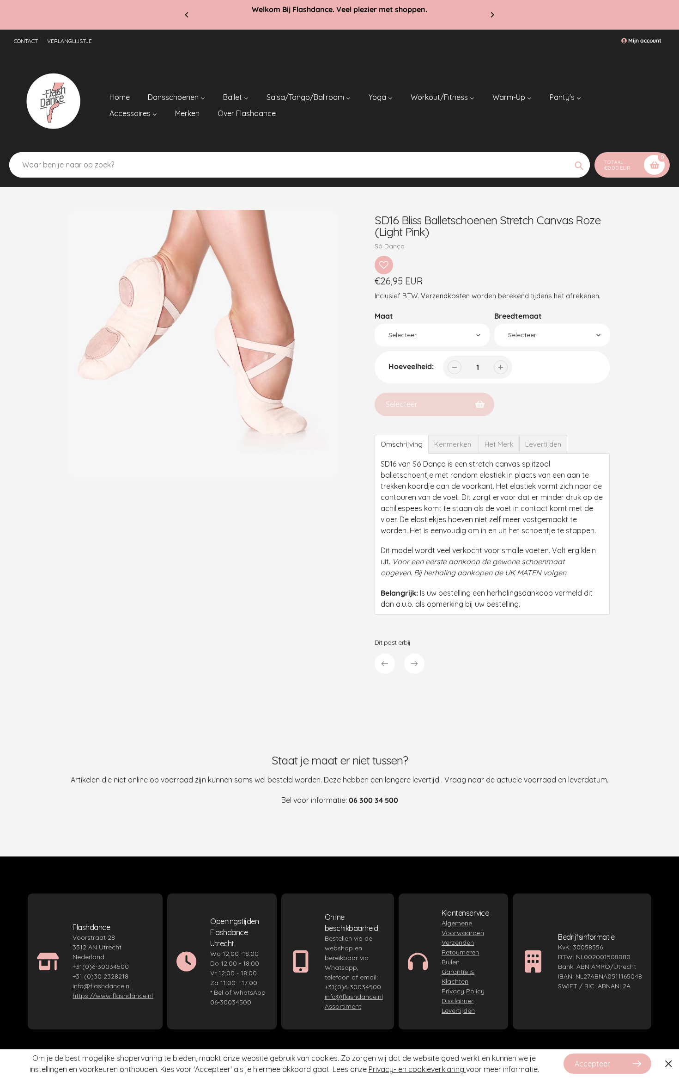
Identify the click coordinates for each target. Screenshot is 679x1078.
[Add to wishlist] (384, 265)
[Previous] (187, 14)
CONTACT (26, 40)
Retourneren (460, 952)
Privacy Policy (463, 991)
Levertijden (458, 1010)
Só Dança (390, 246)
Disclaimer (457, 1001)
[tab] (402, 444)
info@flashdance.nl (102, 986)
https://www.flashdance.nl (113, 996)
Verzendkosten (445, 295)
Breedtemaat (518, 315)
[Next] (492, 14)
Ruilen (451, 962)
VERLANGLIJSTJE (69, 40)
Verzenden (458, 942)
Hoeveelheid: (411, 366)
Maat (384, 315)
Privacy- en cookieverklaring (417, 1069)
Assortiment (343, 1006)
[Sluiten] (668, 1064)
